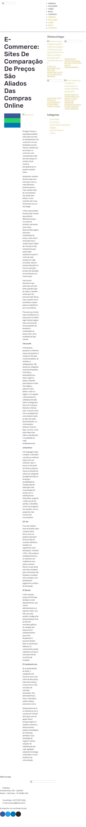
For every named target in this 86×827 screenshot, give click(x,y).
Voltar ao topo (5, 777)
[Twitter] (7, 814)
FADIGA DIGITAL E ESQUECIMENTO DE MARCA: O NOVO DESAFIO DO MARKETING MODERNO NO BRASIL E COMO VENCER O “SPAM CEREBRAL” (72, 102)
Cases (50, 9)
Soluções (52, 6)
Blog (50, 11)
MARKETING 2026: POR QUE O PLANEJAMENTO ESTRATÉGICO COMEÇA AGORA (54, 102)
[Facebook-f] (2, 814)
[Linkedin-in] (13, 814)
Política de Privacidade (44, 821)
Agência (52, 3)
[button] (12, 115)
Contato (52, 14)
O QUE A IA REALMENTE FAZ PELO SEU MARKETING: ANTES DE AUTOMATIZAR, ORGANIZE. (55, 72)
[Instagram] (18, 814)
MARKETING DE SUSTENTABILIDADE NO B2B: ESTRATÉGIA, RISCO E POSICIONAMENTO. (73, 63)
